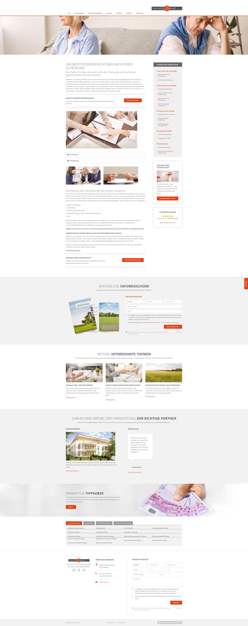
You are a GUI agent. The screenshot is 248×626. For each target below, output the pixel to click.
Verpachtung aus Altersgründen (163, 124)
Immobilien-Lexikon (164, 147)
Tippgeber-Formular (164, 138)
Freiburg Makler (100, 528)
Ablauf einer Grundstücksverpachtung (123, 385)
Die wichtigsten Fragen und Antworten (162, 385)
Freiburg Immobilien (74, 532)
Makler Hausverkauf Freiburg (76, 538)
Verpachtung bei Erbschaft (166, 114)
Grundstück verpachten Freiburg (77, 543)
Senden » (176, 603)
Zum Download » (173, 327)
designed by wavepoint (73, 622)
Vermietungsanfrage (164, 134)
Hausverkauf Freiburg (74, 536)
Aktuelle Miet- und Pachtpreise (164, 75)
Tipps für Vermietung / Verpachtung (165, 93)
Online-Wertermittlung (165, 80)
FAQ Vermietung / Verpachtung (163, 104)
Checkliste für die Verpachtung (163, 99)
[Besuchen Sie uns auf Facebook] (74, 570)
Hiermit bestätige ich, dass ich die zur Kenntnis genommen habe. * (153, 322)
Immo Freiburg (128, 528)
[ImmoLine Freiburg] (167, 8)
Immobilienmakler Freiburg (160, 528)
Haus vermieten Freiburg (159, 540)
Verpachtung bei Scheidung (163, 119)
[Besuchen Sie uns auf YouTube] (84, 570)
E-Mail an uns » (104, 582)
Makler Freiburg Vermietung (104, 543)
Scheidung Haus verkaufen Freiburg (106, 538)
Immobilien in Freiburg (130, 532)
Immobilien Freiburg (102, 532)
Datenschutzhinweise (154, 322)
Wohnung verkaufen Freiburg (160, 536)
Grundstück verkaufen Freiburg (105, 536)
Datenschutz (111, 622)
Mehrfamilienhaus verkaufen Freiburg (135, 536)
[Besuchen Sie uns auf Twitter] (79, 570)
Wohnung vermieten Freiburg (132, 540)
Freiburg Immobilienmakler (76, 528)
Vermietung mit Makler (165, 89)
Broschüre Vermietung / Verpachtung (165, 152)
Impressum (122, 622)
